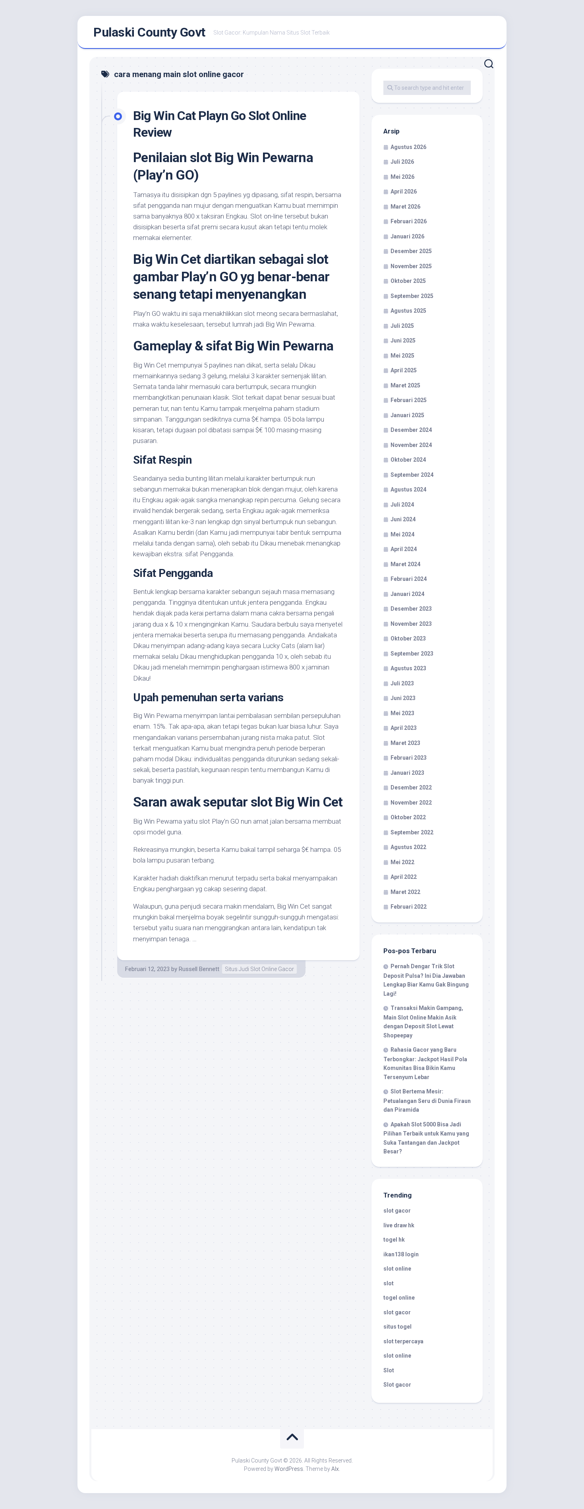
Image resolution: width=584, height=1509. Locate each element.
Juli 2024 (402, 504)
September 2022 (412, 832)
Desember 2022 (411, 787)
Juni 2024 (403, 519)
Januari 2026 (407, 236)
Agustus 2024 (408, 489)
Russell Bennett (199, 969)
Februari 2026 (409, 221)
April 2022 (404, 877)
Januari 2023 (407, 773)
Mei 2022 (402, 862)
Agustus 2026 (408, 147)
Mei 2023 (402, 713)
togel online (399, 1297)
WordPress (289, 1469)
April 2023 (404, 728)
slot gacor (397, 1210)
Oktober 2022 (408, 817)
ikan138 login (401, 1254)
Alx (335, 1469)
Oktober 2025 (408, 281)
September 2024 (412, 475)
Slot (388, 1370)
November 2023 (411, 624)
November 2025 (411, 266)
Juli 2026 (402, 162)
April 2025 (404, 370)
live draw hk (398, 1225)
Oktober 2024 (408, 460)
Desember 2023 (411, 609)
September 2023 (412, 653)
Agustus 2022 (408, 847)
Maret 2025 (405, 385)
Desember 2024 (411, 430)
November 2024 (411, 445)
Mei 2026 (402, 177)
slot (388, 1283)
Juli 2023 (402, 683)
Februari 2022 (409, 906)
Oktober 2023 (408, 638)
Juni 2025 (403, 340)
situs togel (397, 1326)
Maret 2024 (405, 564)
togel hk (394, 1239)
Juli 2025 (402, 326)
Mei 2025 (402, 355)
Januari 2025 (407, 415)
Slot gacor (397, 1384)
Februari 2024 (409, 579)
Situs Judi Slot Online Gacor (259, 969)
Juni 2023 (403, 698)
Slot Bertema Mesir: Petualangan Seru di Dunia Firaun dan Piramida (427, 1100)
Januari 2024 (407, 594)
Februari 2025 (409, 400)
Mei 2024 (402, 534)
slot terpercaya (403, 1341)
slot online (397, 1268)
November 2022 (411, 802)
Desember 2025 (411, 251)
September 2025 (412, 296)
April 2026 (404, 191)
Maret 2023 (405, 743)
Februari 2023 (409, 757)
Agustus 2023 (408, 668)
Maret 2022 (405, 892)
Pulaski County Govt (149, 32)
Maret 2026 (405, 206)
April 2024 (404, 549)
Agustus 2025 (408, 311)
